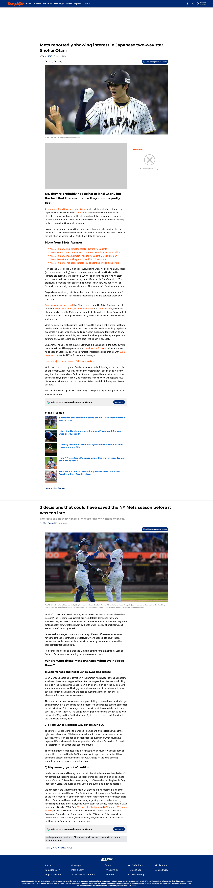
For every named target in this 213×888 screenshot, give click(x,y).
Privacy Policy (111, 870)
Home (47, 488)
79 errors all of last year (88, 807)
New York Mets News (62, 848)
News (28, 4)
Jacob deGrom (105, 308)
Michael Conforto (94, 348)
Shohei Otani (80, 212)
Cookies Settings (136, 874)
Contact (109, 865)
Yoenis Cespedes (64, 308)
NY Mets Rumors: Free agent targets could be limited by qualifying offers (83, 263)
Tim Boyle (48, 523)
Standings (59, 4)
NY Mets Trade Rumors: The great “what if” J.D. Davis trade (77, 259)
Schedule (47, 4)
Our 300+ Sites (135, 865)
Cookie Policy (161, 870)
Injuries (77, 4)
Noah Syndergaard (83, 308)
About (48, 865)
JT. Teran (47, 56)
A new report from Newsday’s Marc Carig (65, 209)
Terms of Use (134, 870)
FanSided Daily (52, 870)
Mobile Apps (161, 865)
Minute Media (31, 881)
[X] (193, 3)
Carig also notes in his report (59, 305)
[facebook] (187, 3)
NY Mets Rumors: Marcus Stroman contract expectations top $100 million (84, 252)
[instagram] (198, 3)
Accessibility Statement (83, 874)
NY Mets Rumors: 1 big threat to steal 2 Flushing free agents (77, 249)
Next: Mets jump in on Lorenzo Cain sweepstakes (69, 361)
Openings (76, 865)
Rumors (37, 4)
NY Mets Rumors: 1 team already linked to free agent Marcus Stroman (82, 256)
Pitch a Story (77, 870)
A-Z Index (109, 874)
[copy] (60, 61)
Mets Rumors (59, 488)
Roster (69, 4)
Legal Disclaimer (53, 874)
